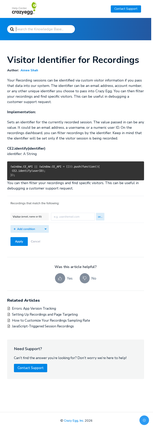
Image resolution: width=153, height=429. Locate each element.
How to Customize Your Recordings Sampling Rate (51, 320)
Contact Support (125, 9)
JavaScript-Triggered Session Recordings (43, 326)
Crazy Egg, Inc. (74, 420)
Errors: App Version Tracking (34, 308)
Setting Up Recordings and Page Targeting (45, 314)
